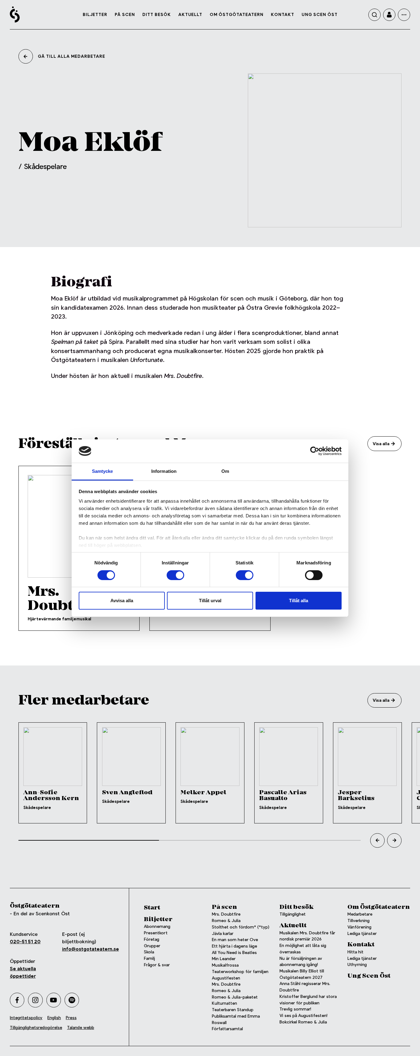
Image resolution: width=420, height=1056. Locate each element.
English (54, 1017)
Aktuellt (190, 14)
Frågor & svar (157, 965)
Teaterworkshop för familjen (240, 971)
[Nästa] (394, 840)
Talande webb (80, 1027)
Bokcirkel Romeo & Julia (303, 1022)
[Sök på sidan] (374, 15)
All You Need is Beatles (234, 952)
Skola (149, 952)
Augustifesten (226, 978)
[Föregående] (377, 840)
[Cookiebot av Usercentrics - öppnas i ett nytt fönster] (315, 451)
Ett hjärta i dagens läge (234, 946)
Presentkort (156, 933)
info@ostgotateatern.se (90, 949)
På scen (125, 14)
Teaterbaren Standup (232, 1009)
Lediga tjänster (362, 933)
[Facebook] (17, 1000)
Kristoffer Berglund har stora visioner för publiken (308, 999)
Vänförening (359, 927)
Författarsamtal (227, 1029)
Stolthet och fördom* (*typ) (240, 927)
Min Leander (225, 958)
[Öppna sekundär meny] (404, 15)
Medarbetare (359, 914)
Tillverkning (358, 920)
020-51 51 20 (25, 941)
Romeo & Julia (226, 920)
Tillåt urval (210, 600)
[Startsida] (15, 14)
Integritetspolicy (26, 1017)
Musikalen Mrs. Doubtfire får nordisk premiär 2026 (307, 936)
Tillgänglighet (292, 914)
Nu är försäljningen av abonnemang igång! (300, 961)
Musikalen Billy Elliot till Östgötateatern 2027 (301, 974)
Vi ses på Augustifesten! (303, 1015)
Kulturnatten (224, 1003)
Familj (149, 958)
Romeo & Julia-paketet (235, 997)
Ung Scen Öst (320, 14)
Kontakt (282, 14)
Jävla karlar (222, 933)
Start (152, 907)
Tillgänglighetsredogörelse (36, 1027)
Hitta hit (355, 952)
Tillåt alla (298, 600)
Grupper (152, 946)
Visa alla (381, 443)
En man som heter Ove (235, 939)
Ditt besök (156, 14)
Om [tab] (225, 471)
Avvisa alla (121, 600)
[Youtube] (53, 1000)
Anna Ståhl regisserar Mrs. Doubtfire (304, 986)
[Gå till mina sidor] (389, 15)
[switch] (175, 575)
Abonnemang (157, 926)
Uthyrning (357, 964)
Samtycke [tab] (102, 471)
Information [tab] (163, 471)
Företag (151, 939)
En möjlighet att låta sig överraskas (302, 948)
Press (71, 1017)
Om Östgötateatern (236, 14)
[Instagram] (35, 1000)
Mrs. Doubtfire (226, 914)
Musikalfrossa (225, 965)
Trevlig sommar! (295, 1009)
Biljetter (95, 14)
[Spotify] (72, 1000)
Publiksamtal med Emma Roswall (236, 1019)
